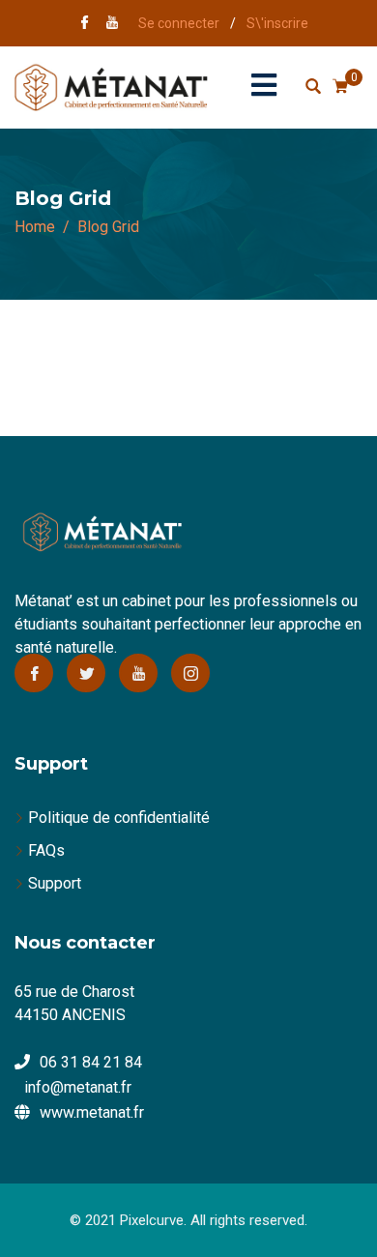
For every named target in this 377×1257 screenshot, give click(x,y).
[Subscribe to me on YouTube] (112, 24)
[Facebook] (33, 673)
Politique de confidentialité (119, 817)
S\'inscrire (277, 23)
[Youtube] (138, 673)
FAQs (46, 850)
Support (54, 883)
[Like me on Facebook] (85, 24)
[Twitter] (86, 673)
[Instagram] (190, 673)
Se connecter (178, 23)
